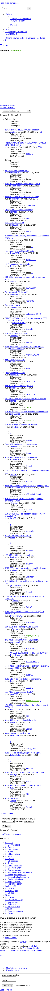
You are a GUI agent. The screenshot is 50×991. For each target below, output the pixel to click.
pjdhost (13, 212)
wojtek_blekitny (32, 635)
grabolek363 (15, 586)
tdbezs (28, 218)
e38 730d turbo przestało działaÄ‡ (19, 692)
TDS (40, 132)
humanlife (30, 531)
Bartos (28, 453)
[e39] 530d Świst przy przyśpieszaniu (21, 457)
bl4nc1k (13, 401)
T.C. (27, 794)
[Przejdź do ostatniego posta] (32, 138)
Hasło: (4, 980)
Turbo (4, 45)
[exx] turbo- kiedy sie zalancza (18, 536)
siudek (13, 132)
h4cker (15, 427)
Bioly (12, 266)
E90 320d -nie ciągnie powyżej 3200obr (22, 627)
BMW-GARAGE (17, 349)
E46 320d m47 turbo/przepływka (19, 386)
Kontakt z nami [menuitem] (12, 970)
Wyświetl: (6, 819)
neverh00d (14, 735)
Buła (12, 788)
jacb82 (13, 518)
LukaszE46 (15, 755)
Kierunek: (19, 821)
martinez (29, 768)
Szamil (29, 729)
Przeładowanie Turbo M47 (16, 292)
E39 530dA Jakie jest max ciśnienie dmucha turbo (26, 412)
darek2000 (14, 668)
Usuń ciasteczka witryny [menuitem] (16, 968)
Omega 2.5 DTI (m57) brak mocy (19, 210)
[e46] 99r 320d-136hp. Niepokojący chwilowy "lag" (26, 653)
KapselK (29, 329)
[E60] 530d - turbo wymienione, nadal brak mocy (25, 568)
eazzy (28, 675)
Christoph (14, 570)
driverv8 (29, 551)
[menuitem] (20, 19)
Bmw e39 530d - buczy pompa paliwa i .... (23, 444)
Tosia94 (13, 307)
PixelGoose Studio (31, 948)
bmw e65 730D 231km (14, 223)
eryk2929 (14, 694)
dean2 (28, 231)
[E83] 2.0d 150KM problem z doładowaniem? (24, 347)
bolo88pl (14, 225)
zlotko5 (13, 801)
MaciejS (13, 775)
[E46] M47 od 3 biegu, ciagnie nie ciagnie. (23, 753)
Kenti (12, 362)
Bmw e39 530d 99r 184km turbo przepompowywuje (27, 486)
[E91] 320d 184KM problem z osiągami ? (22, 184)
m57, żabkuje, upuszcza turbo (17, 264)
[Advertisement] (25, 78)
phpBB (23, 942)
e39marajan (31, 288)
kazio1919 (14, 375)
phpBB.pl (33, 946)
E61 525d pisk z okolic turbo (17, 171)
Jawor (28, 138)
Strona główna (11, 938)
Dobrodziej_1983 (33, 314)
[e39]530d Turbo (12, 798)
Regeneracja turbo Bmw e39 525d (19, 251)
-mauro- (13, 475)
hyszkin (29, 342)
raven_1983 (31, 748)
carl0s (28, 407)
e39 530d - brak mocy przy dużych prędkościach (25, 399)
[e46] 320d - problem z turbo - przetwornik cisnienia (27, 666)
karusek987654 (18, 323)
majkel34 (30, 260)
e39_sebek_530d (17, 488)
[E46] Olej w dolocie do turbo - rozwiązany (23, 679)
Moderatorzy (16, 50)
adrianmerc (15, 414)
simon (12, 538)
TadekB (15, 601)
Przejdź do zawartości (9, 3)
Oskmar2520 (15, 173)
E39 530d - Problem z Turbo (17, 334)
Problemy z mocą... (13, 305)
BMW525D (15, 253)
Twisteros (14, 336)
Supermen (14, 199)
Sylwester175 (16, 616)
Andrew (15, 629)
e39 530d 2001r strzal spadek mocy (20, 555)
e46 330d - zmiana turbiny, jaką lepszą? (22, 640)
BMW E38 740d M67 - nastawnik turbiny (22, 197)
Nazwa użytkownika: (10, 975)
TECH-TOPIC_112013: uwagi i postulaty (22, 130)
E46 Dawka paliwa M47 (15, 360)
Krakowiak (14, 460)
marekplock (15, 642)
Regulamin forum (7, 105)
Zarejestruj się (6, 990)
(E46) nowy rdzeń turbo (15, 373)
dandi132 (14, 281)
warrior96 (14, 294)
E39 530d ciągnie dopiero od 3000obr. (21, 425)
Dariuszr (13, 557)
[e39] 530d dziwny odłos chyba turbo (20, 720)
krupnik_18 (15, 709)
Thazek (29, 466)
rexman (29, 781)
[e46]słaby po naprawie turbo (17, 733)
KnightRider (15, 186)
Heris (12, 388)
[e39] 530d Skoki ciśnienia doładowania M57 (24, 785)
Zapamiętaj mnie (22, 986)
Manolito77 (30, 420)
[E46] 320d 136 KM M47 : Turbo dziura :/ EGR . (25, 772)
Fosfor (13, 681)
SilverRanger (16, 655)
